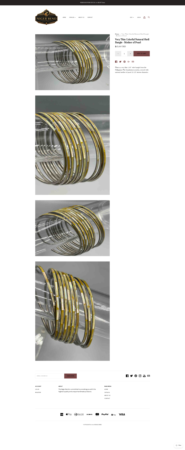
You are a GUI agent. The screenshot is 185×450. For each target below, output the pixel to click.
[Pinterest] (135, 376)
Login (139, 17)
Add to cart (141, 53)
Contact (90, 17)
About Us (81, 17)
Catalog (71, 17)
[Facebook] (127, 376)
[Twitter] (131, 376)
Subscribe (70, 376)
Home (64, 17)
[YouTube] (144, 376)
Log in (37, 389)
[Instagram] (140, 376)
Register (38, 392)
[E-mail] (148, 376)
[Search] (149, 18)
